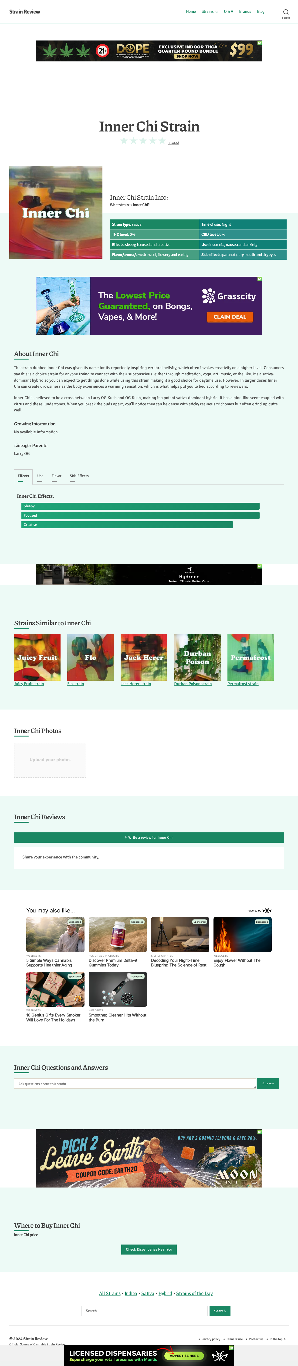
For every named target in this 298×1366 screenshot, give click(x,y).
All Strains (109, 1293)
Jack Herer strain (136, 683)
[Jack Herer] (144, 657)
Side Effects (79, 476)
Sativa (147, 1293)
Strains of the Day (194, 1293)
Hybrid (165, 1293)
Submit (268, 1084)
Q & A (228, 11)
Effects (23, 476)
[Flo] (90, 657)
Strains (208, 11)
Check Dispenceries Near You (149, 1249)
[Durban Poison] (197, 657)
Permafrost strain (243, 683)
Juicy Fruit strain (29, 683)
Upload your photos (50, 760)
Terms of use (234, 1339)
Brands (245, 11)
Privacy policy (210, 1339)
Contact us (256, 1339)
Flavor (56, 476)
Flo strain (75, 683)
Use (40, 476)
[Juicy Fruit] (37, 657)
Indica (131, 1293)
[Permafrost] (250, 657)
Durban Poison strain (193, 683)
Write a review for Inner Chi (150, 837)
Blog (261, 11)
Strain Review (24, 11)
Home (191, 11)
